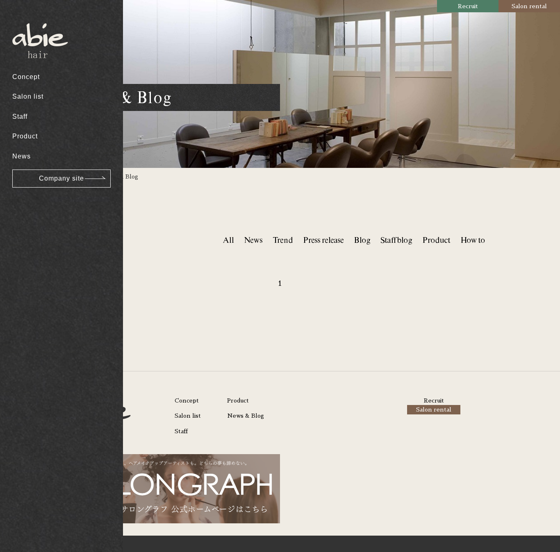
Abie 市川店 (37, 64)
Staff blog (396, 240)
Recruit (468, 6)
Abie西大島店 (39, 20)
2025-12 (32, 146)
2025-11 (31, 162)
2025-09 (32, 193)
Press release (323, 240)
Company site (61, 178)
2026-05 (32, 67)
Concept (26, 76)
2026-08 (32, 20)
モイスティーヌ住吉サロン (60, 109)
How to (472, 240)
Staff (19, 116)
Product (25, 136)
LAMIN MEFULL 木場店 (56, 67)
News (21, 156)
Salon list (27, 96)
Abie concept (39, 20)
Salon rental (529, 6)
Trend (283, 240)
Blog (362, 240)
